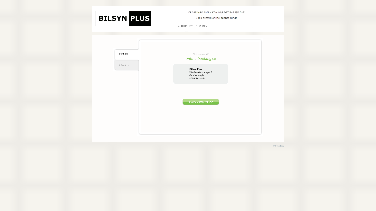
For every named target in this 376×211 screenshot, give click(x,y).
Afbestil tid (124, 65)
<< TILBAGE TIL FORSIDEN (192, 26)
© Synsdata (278, 146)
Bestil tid (123, 53)
